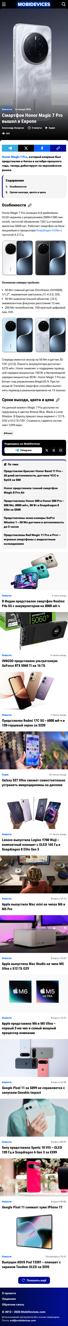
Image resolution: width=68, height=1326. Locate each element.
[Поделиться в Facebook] (42, 148)
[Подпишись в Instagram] (61, 450)
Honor (9, 433)
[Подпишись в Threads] (54, 450)
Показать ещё (36, 1280)
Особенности (18, 186)
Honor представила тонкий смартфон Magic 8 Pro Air (31, 490)
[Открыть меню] (4, 4)
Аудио (52, 128)
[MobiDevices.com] (34, 4)
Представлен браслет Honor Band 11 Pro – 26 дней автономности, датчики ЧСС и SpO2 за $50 (33, 475)
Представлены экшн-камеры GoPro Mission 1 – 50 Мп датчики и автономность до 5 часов (34, 522)
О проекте (9, 1293)
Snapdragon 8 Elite (48, 230)
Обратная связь (13, 1304)
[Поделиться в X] (26, 148)
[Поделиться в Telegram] (10, 148)
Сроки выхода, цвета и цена (28, 192)
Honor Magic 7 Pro (14, 157)
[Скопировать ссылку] (58, 148)
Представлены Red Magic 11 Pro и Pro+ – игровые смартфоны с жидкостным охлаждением (32, 539)
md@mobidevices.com (23, 1320)
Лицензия (9, 1298)
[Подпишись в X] (47, 450)
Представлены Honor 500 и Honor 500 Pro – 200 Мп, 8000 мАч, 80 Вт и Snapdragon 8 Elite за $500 (34, 505)
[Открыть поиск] (63, 4)
